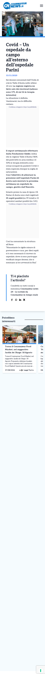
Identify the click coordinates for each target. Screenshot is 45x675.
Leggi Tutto (29, 370)
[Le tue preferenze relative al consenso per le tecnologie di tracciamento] (40, 670)
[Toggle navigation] (41, 5)
